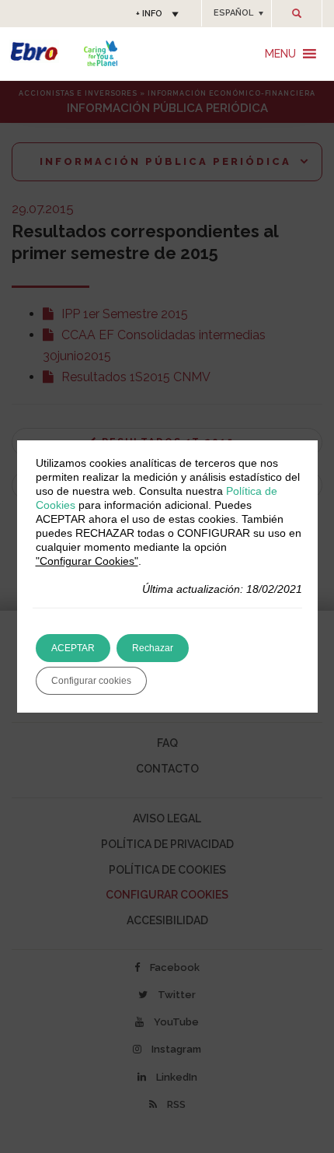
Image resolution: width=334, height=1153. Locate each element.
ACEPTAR (73, 648)
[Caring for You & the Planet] (100, 53)
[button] (236, 13)
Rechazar (152, 648)
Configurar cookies (91, 680)
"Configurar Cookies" (87, 561)
